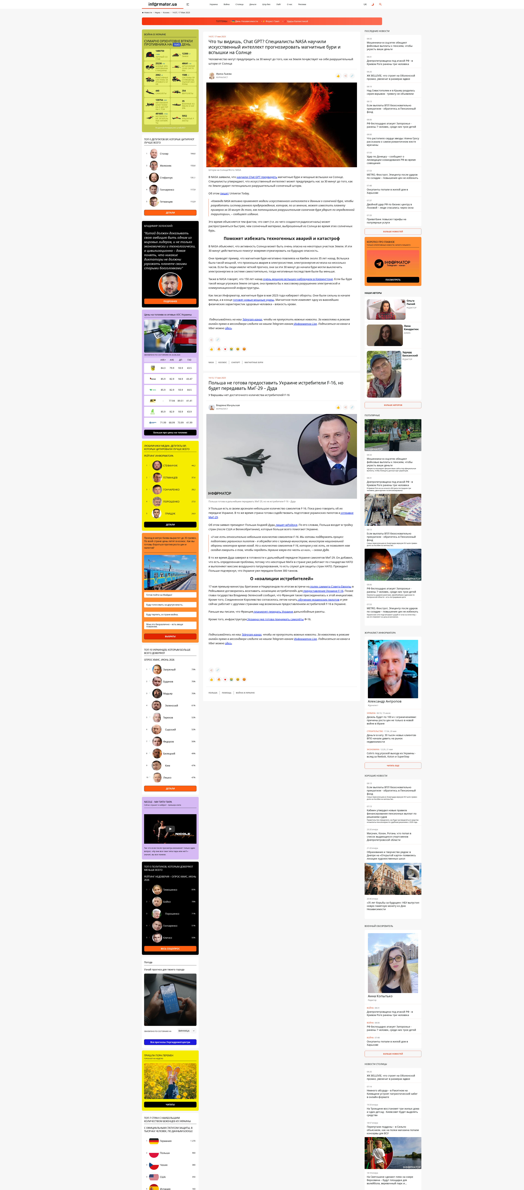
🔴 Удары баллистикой (296, 21)
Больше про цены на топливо (170, 432)
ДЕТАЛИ (170, 212)
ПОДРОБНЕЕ (170, 301)
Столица (239, 4)
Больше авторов (393, 405)
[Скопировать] (352, 76)
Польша (213, 692)
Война (227, 4)
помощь (226, 692)
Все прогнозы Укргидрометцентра (170, 1042)
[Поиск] (380, 4)
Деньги (252, 4)
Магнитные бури (254, 362)
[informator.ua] (162, 4)
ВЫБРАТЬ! (170, 636)
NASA (211, 362)
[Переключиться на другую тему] (372, 4)
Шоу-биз (266, 4)
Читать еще (393, 765)
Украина (214, 4)
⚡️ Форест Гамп (270, 21)
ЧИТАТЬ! (170, 1104)
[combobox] (186, 1031)
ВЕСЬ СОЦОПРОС (170, 948)
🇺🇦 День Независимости (245, 21)
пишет (224, 193)
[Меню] (187, 4)
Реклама (302, 4)
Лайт (278, 4)
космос (222, 362)
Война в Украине (245, 692)
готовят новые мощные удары (253, 300)
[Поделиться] (345, 76)
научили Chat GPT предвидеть (257, 177)
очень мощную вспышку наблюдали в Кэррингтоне (298, 279)
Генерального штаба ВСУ (175, 128)
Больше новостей (393, 231)
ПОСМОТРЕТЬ (393, 279)
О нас (289, 4)
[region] (170, 1038)
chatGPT (235, 362)
